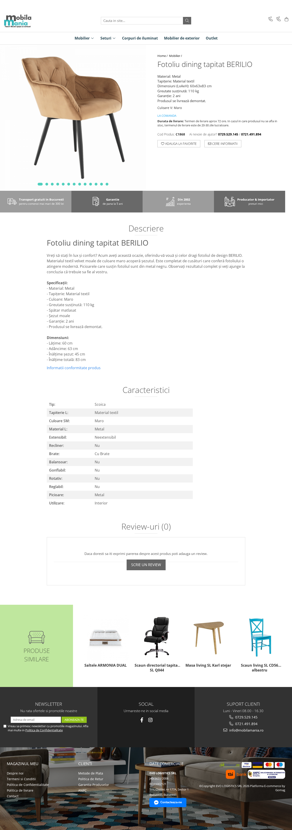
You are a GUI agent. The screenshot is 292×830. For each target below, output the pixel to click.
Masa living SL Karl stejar (208, 665)
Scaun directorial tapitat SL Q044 (157, 668)
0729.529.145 (246, 717)
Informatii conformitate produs (74, 367)
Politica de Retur (90, 779)
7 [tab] (74, 184)
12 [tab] (101, 184)
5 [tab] (63, 184)
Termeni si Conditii (21, 779)
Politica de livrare (20, 790)
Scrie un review (146, 564)
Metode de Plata (90, 773)
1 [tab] (40, 184)
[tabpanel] (73, 118)
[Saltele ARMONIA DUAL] (105, 637)
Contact (12, 796)
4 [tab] (57, 184)
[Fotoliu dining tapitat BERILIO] (73, 118)
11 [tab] (96, 184)
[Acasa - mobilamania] (26, 21)
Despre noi (15, 773)
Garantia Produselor (93, 784)
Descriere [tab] (146, 229)
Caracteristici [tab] (146, 390)
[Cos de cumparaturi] (286, 19)
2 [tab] (46, 184)
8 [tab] (79, 184)
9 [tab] (85, 184)
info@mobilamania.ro (245, 730)
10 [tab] (90, 184)
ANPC (82, 790)
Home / (162, 56)
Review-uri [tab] (146, 527)
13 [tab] (107, 184)
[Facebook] (142, 720)
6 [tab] (68, 184)
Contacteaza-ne (171, 802)
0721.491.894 (246, 723)
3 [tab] (52, 184)
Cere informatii (224, 143)
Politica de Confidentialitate (44, 730)
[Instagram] (150, 720)
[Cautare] (187, 20)
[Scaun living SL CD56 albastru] (259, 637)
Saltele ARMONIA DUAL (105, 665)
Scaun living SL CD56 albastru (259, 668)
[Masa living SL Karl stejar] (208, 637)
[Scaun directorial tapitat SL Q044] (156, 637)
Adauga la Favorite (180, 143)
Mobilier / (176, 56)
